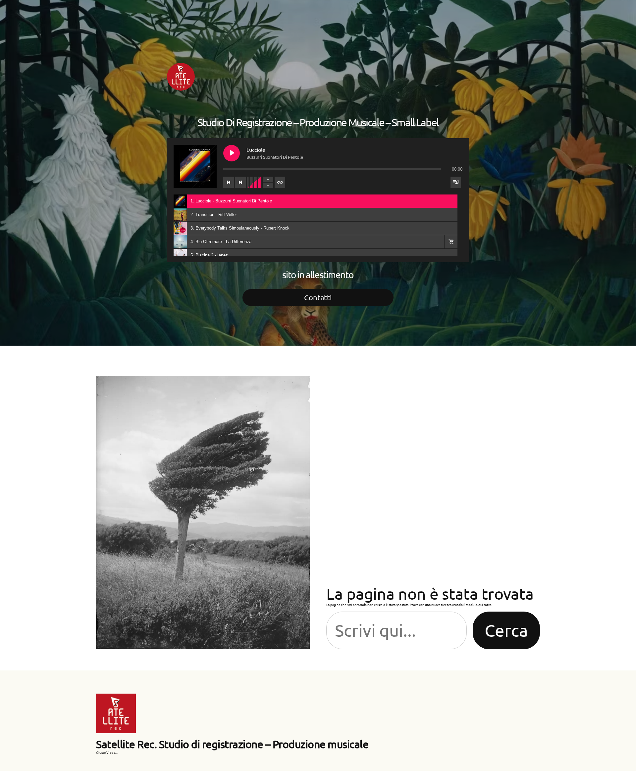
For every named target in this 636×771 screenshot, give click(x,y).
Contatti (318, 297)
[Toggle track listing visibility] (455, 182)
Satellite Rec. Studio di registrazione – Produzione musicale (232, 744)
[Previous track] (228, 182)
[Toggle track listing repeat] (280, 182)
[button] (450, 241)
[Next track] (240, 182)
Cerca (506, 630)
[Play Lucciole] (231, 153)
